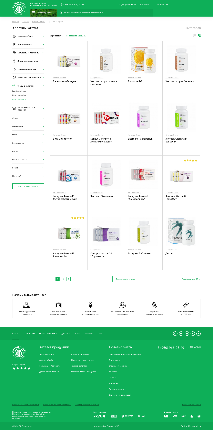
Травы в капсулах (79, 366)
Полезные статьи (116, 389)
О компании (29, 333)
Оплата (77, 333)
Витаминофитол (62, 138)
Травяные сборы (46, 354)
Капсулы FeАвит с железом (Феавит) (101, 140)
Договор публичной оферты (87, 404)
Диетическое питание (49, 371)
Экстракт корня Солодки (179, 81)
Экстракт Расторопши (140, 138)
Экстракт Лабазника (139, 253)
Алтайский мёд (46, 360)
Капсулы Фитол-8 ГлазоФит (175, 197)
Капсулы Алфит (19, 95)
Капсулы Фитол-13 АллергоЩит (63, 255)
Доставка (65, 333)
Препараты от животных (82, 360)
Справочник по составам (120, 395)
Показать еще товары (125, 279)
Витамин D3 (135, 81)
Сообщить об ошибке (191, 404)
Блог (100, 333)
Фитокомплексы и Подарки (83, 371)
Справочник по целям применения (125, 354)
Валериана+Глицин (64, 81)
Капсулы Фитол (19, 99)
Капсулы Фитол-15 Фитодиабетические (65, 197)
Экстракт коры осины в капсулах (104, 83)
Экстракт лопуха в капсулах (176, 140)
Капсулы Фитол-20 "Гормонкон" (101, 255)
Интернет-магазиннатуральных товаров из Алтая (43, 4)
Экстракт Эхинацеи (101, 196)
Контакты (89, 333)
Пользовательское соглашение (25, 404)
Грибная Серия (19, 91)
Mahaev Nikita (194, 426)
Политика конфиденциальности (57, 404)
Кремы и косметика (80, 354)
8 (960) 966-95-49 (127, 4)
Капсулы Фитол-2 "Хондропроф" (138, 197)
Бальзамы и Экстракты (49, 366)
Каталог (15, 333)
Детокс (169, 253)
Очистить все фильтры (28, 186)
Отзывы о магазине (48, 333)
